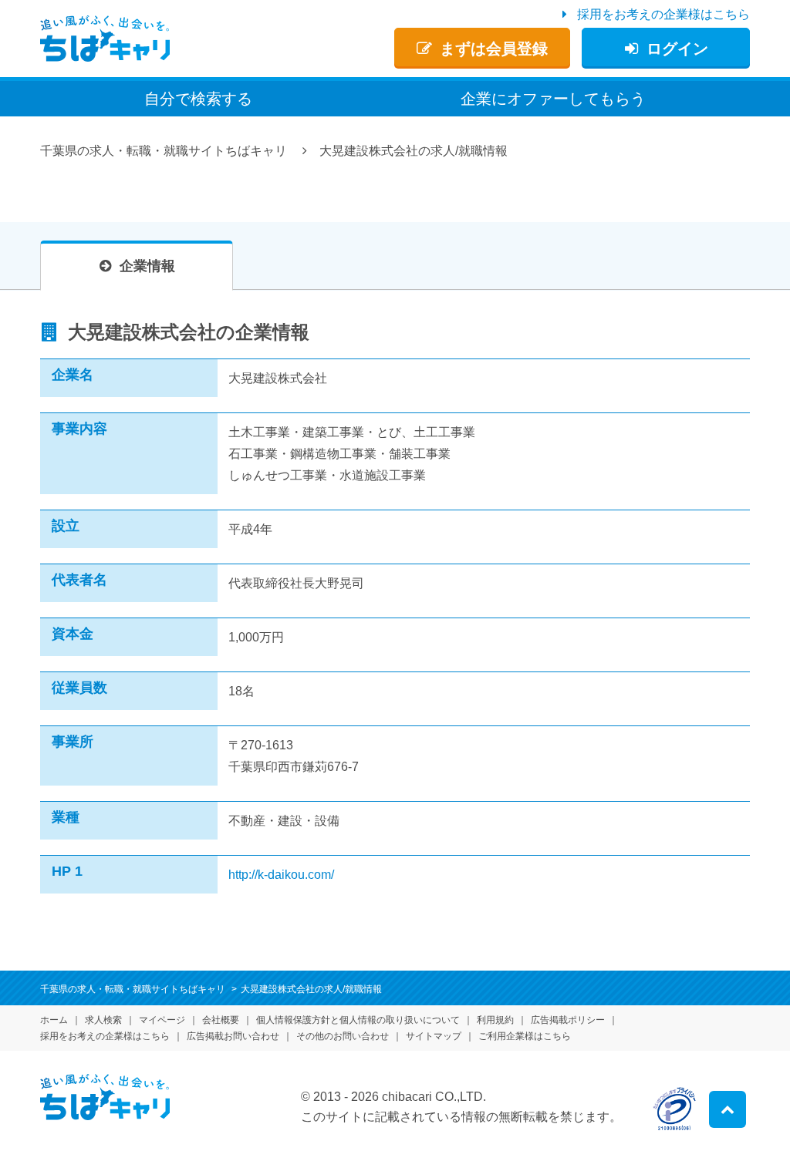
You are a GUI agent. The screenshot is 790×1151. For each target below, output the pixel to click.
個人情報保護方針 (358, 1020)
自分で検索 (198, 98)
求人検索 (103, 1020)
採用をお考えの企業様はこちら (663, 14)
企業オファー (553, 98)
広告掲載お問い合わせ (233, 1036)
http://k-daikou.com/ (281, 874)
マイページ (162, 1020)
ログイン (677, 48)
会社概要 (220, 1020)
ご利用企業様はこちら (524, 1036)
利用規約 (495, 1020)
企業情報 (147, 266)
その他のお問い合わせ (342, 1036)
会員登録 (494, 48)
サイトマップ (433, 1036)
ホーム (54, 1020)
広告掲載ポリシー (568, 1020)
